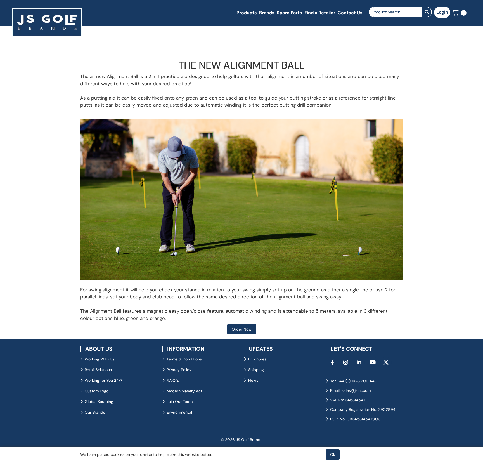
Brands (266, 13)
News (253, 380)
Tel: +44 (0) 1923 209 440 (353, 380)
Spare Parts (289, 13)
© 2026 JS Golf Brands (241, 439)
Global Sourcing (99, 401)
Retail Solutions (98, 369)
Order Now (242, 329)
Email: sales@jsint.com (350, 390)
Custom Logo (96, 390)
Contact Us (350, 13)
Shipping (256, 369)
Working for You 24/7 (103, 380)
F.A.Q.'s (173, 380)
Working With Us (99, 359)
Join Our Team (180, 401)
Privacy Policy (179, 369)
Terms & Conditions (184, 359)
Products (246, 13)
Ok (332, 454)
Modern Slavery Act (184, 390)
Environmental (179, 412)
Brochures (257, 359)
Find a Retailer (319, 13)
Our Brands (95, 412)
